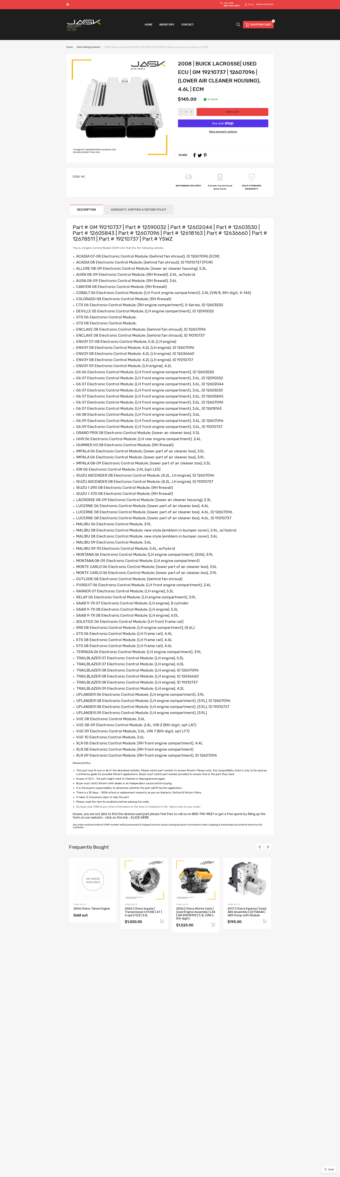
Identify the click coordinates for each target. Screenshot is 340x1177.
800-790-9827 (203, 814)
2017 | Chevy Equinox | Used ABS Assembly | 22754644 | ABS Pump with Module (247, 912)
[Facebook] (194, 155)
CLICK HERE (140, 817)
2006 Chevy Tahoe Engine (91, 908)
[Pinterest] (205, 155)
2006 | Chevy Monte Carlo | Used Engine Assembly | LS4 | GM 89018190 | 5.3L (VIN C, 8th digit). (195, 913)
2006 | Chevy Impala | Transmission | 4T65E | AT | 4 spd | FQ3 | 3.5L (143, 912)
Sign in (259, 4)
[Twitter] (200, 155)
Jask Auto (79, 904)
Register (269, 4)
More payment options (223, 131)
